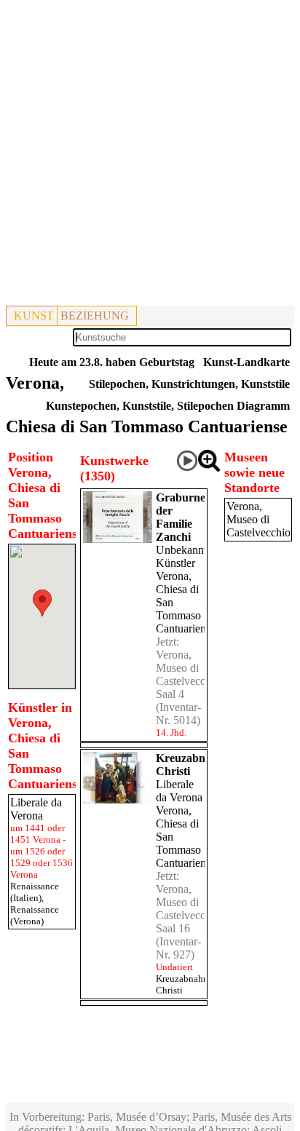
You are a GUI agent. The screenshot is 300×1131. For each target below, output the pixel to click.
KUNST (34, 315)
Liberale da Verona (179, 790)
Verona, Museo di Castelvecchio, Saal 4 (189, 674)
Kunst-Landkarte (246, 362)
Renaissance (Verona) (34, 915)
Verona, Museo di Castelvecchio (258, 519)
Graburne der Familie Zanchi (180, 517)
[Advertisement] (150, 156)
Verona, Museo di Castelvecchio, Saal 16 (189, 908)
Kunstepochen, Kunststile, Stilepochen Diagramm (168, 406)
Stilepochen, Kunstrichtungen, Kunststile (189, 384)
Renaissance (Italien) (34, 892)
